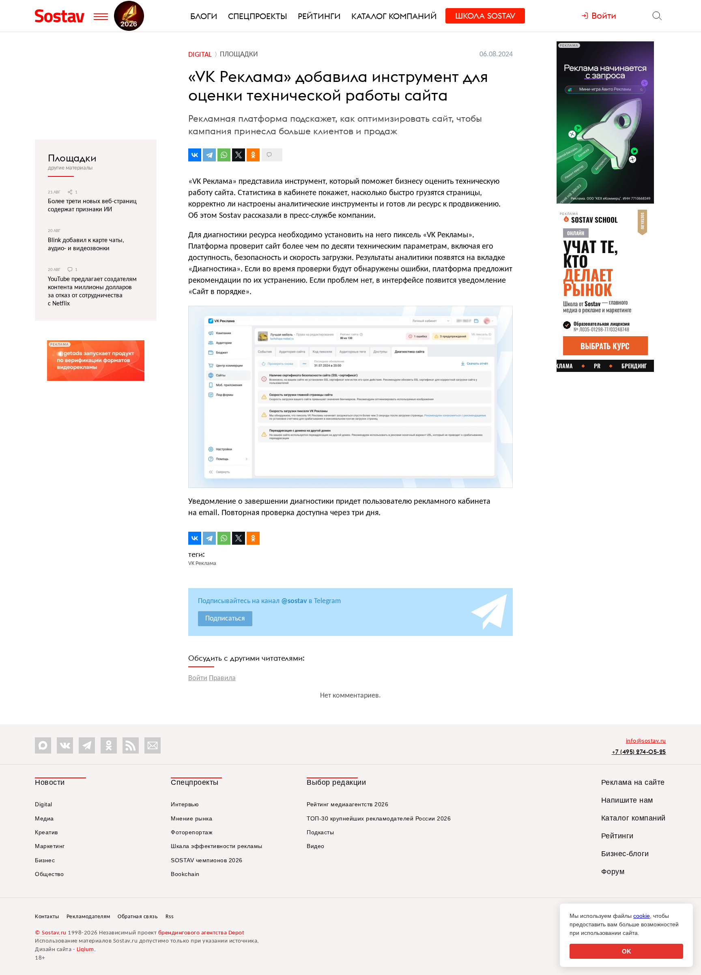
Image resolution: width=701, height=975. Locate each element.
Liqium (85, 950)
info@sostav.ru (646, 741)
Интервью (185, 804)
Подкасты (320, 832)
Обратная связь (138, 917)
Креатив (46, 832)
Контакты (47, 917)
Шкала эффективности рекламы (216, 846)
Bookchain (185, 874)
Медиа (44, 818)
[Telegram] (209, 154)
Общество (49, 874)
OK (626, 951)
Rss (170, 917)
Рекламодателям (88, 917)
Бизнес (45, 860)
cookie (641, 916)
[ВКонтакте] (194, 154)
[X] (238, 154)
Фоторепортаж (191, 832)
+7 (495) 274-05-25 (639, 752)
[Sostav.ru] (62, 15)
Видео (316, 846)
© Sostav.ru (51, 933)
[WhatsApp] (223, 154)
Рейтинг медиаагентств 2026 (347, 804)
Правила (222, 678)
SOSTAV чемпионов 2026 (207, 860)
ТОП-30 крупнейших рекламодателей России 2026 (379, 818)
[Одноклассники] (253, 154)
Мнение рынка (191, 818)
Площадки (72, 157)
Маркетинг (50, 846)
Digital (43, 804)
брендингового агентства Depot (201, 933)
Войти (197, 678)
